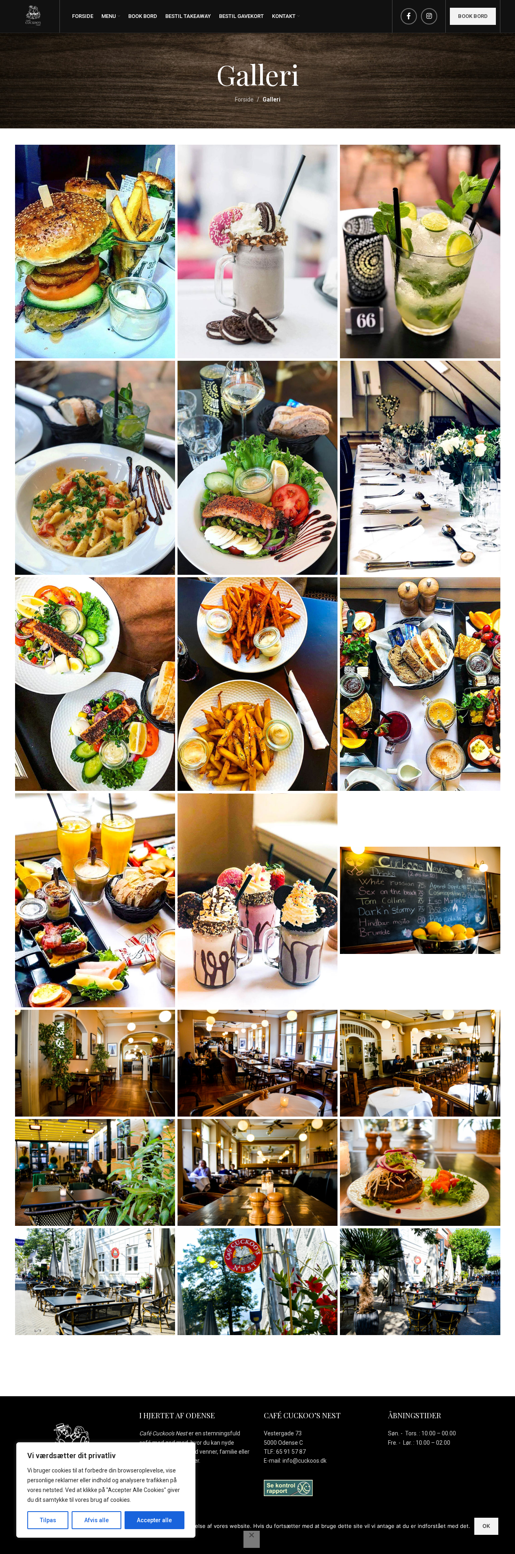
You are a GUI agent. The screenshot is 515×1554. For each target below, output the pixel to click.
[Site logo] (33, 16)
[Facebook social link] (409, 16)
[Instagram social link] (429, 16)
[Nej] (251, 1539)
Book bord (473, 16)
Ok (486, 1526)
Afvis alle (96, 1520)
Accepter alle (154, 1520)
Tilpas (48, 1520)
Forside (244, 99)
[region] (105, 1490)
